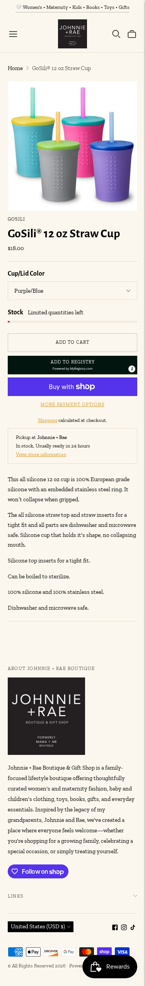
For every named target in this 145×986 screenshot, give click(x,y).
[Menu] (13, 34)
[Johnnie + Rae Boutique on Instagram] (124, 928)
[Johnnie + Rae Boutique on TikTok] (133, 928)
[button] (72, 365)
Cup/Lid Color (26, 273)
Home (15, 68)
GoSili (16, 219)
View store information (41, 454)
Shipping (47, 420)
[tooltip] (131, 368)
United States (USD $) (38, 926)
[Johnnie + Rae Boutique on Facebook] (115, 928)
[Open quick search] (116, 34)
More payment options (72, 404)
